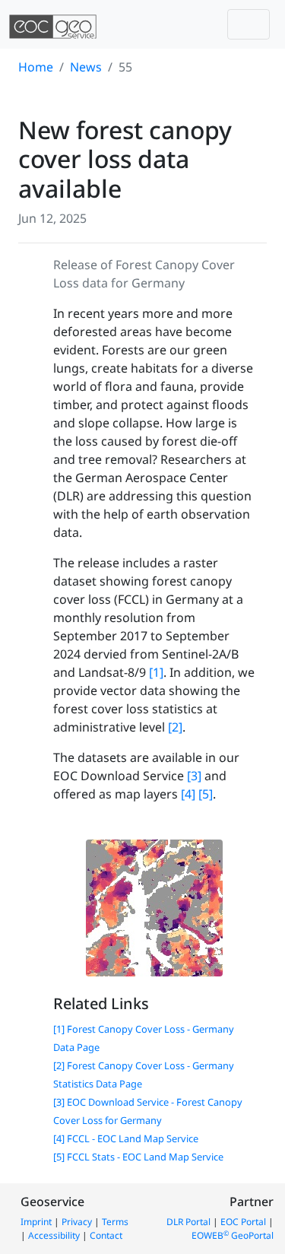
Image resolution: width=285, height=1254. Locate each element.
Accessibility (54, 1235)
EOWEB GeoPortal (233, 1235)
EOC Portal (243, 1221)
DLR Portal (188, 1221)
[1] (156, 672)
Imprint (36, 1221)
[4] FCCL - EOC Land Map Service (125, 1138)
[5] (205, 794)
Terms (115, 1221)
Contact (106, 1235)
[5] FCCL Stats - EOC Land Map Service (138, 1157)
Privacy (77, 1221)
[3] (194, 775)
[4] (188, 794)
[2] (175, 727)
